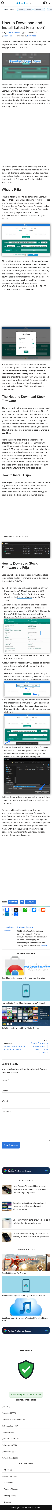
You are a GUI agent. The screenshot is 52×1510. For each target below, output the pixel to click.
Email (5, 1090)
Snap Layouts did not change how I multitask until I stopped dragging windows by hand (29, 1206)
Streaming (8, 1452)
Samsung (30, 902)
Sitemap (7, 1502)
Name (5, 1080)
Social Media (9, 1439)
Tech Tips (8, 36)
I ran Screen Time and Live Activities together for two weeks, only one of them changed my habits (29, 1189)
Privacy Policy (10, 1495)
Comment (7, 1111)
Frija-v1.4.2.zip (21, 536)
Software (8, 1445)
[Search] (2, 2)
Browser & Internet (12, 1419)
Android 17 (39, 10)
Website (5, 1101)
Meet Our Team (10, 1476)
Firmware (13, 902)
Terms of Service (11, 1489)
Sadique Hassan (13, 33)
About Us (8, 1470)
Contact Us (9, 1482)
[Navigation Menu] (49, 3)
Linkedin (44, 946)
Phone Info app (24, 597)
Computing (8, 1426)
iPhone (7, 1432)
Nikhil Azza (31, 36)
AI (5, 1407)
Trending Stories (25, 10)
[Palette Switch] (45, 3)
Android (7, 1413)
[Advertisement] (26, 138)
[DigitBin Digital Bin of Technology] (25, 2)
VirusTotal (37, 1394)
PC (22, 902)
